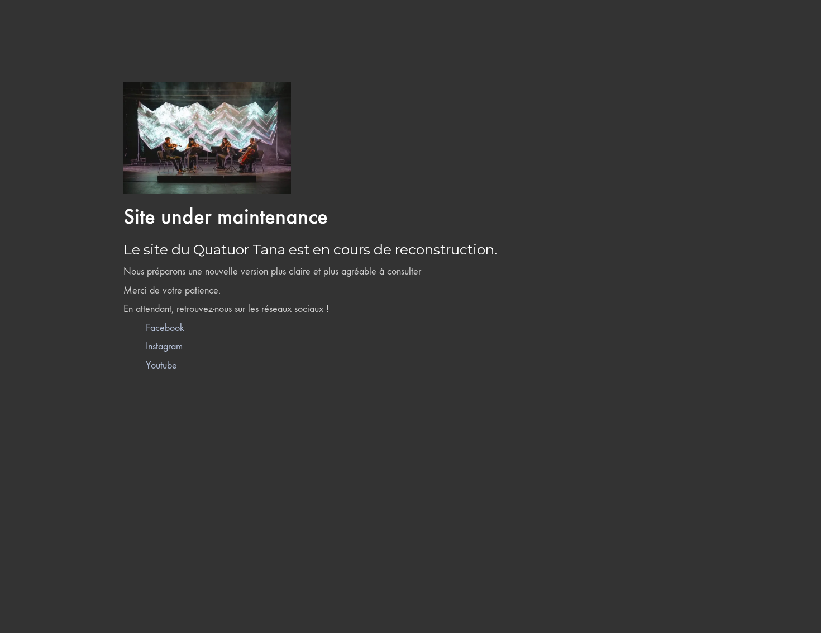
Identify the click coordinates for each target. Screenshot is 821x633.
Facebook (165, 328)
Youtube (161, 365)
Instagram (164, 346)
